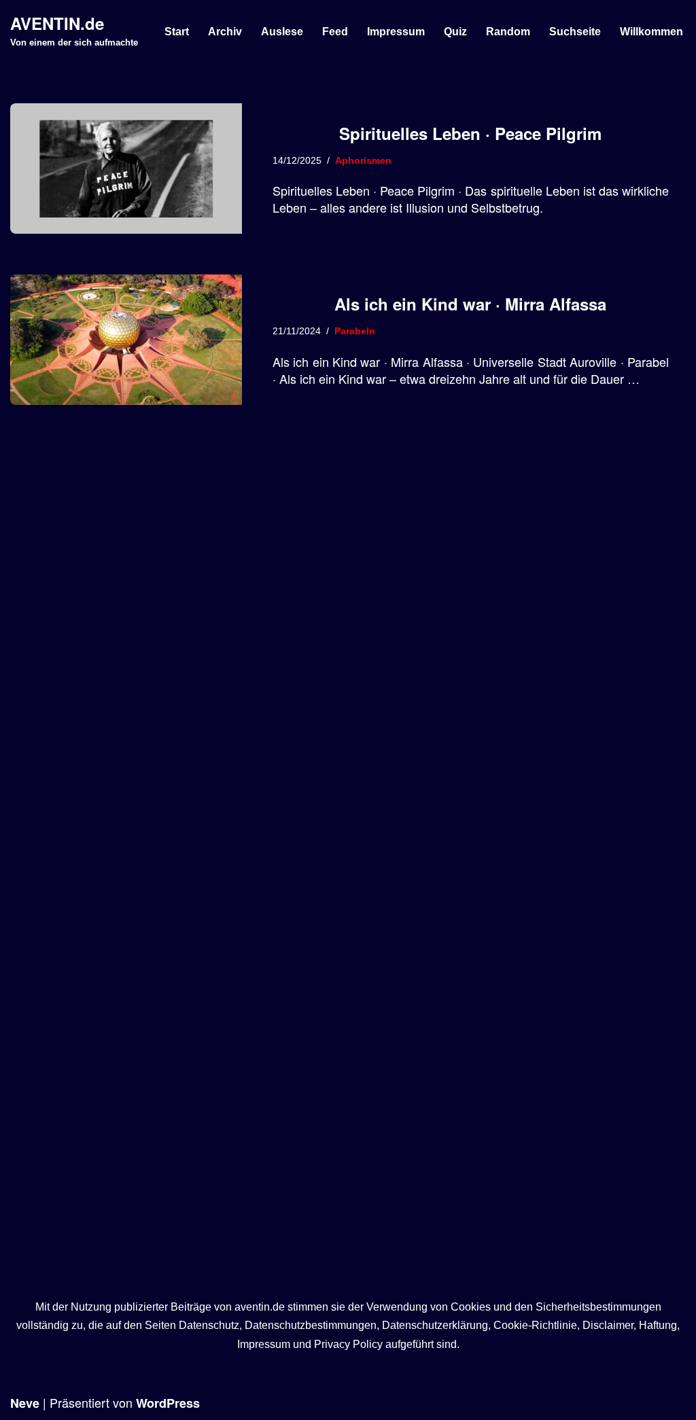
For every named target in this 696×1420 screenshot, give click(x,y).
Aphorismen (363, 160)
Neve (24, 1403)
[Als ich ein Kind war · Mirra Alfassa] (126, 339)
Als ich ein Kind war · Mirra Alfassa (470, 303)
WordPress (168, 1403)
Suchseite (575, 31)
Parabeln (354, 330)
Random (508, 31)
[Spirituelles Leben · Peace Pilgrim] (126, 168)
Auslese (282, 31)
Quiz (455, 31)
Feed (335, 31)
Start (176, 31)
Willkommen (651, 31)
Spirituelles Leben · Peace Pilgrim (470, 133)
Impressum (396, 31)
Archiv (225, 31)
